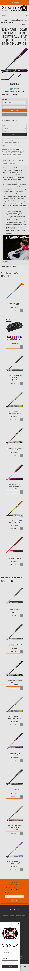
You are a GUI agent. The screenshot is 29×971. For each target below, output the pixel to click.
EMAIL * (4, 958)
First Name (5, 952)
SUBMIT (10, 966)
